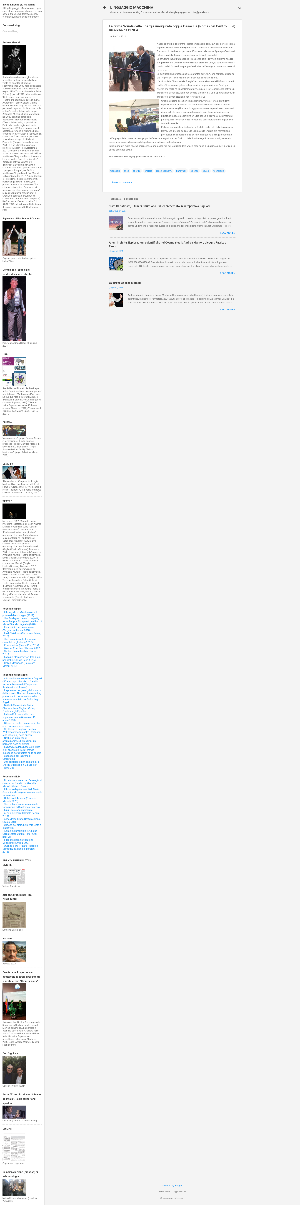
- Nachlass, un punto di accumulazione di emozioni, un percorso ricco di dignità (19, 741)
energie (148, 170)
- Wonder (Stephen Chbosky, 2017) (21, 648)
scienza (194, 170)
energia (136, 170)
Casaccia (115, 170)
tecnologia (218, 170)
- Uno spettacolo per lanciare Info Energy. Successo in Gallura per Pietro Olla (20, 764)
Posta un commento (122, 182)
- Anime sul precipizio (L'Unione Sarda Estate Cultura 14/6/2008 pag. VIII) (19, 833)
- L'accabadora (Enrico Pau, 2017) (20, 645)
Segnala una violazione (172, 1198)
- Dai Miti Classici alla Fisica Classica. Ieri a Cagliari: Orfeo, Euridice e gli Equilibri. (18, 708)
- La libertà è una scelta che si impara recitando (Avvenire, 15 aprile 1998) (18, 717)
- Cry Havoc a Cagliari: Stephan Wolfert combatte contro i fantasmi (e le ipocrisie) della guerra (21, 732)
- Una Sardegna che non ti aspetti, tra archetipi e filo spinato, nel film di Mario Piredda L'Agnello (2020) (22, 621)
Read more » (227, 232)
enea (126, 170)
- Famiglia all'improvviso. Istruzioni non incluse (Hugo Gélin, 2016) (21, 659)
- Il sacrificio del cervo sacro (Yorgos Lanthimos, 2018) (18, 629)
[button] (233, 26)
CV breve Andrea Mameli (125, 282)
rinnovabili (181, 170)
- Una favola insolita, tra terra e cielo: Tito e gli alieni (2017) (19, 641)
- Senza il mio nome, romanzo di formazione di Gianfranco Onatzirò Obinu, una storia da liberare (21, 807)
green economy (164, 170)
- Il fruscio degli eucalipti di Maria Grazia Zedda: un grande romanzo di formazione (22, 792)
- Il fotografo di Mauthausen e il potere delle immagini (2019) (19, 614)
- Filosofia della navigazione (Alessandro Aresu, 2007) (17, 841)
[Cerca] (240, 8)
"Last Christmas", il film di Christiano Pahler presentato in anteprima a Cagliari (159, 206)
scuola (205, 170)
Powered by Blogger (172, 1185)
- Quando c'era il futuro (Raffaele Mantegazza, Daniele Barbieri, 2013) (20, 848)
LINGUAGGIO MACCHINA (131, 7)
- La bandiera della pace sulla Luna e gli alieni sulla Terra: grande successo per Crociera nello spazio (21, 749)
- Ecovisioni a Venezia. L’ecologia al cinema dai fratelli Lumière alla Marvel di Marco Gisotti (22, 783)
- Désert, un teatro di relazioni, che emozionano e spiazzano (21, 725)
